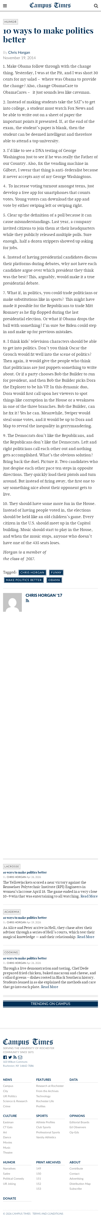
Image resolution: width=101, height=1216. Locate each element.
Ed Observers (78, 1127)
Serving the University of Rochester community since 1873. (28, 1050)
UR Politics (10, 1096)
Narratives (9, 1168)
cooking (11, 952)
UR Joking (9, 1183)
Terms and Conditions (47, 1213)
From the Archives (47, 1091)
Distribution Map (80, 1183)
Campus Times (50, 5)
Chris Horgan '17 (44, 595)
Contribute (76, 1168)
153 (38, 1188)
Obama (54, 580)
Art (5, 1132)
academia (11, 912)
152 (38, 1183)
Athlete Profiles (45, 1122)
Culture (10, 1116)
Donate (9, 1198)
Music (7, 1147)
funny (56, 572)
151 (38, 1178)
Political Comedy (13, 1178)
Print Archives (48, 1162)
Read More (89, 896)
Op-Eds (74, 1132)
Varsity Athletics (46, 1137)
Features (43, 1079)
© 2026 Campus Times (17, 1213)
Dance (7, 1137)
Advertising (76, 1178)
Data (74, 1079)
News (7, 1079)
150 (38, 1173)
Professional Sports (48, 1132)
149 (38, 1168)
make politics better (24, 580)
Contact (74, 1173)
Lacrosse (11, 866)
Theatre (7, 1152)
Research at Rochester (50, 1086)
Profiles (40, 1106)
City (5, 1091)
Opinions (77, 1116)
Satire (6, 1173)
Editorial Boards (79, 1122)
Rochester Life (45, 1101)
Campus (8, 1086)
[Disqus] (50, 676)
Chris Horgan (19, 52)
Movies (7, 1142)
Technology (43, 1096)
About (75, 1162)
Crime (6, 1106)
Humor (10, 21)
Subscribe (76, 1188)
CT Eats (7, 1127)
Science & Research (15, 1101)
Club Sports (43, 1127)
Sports (42, 1116)
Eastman (8, 1122)
